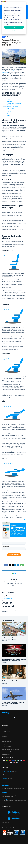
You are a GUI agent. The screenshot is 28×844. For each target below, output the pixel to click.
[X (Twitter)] (11, 565)
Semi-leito (9, 111)
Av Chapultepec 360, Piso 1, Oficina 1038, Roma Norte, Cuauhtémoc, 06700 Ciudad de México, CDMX (14, 801)
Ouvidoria (4, 744)
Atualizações (4, 736)
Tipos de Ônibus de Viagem (11, 106)
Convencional (10, 108)
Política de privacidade (7, 741)
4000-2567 (14, 771)
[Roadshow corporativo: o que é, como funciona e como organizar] (14, 629)
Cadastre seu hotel (6, 754)
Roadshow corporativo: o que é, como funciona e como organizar (12, 638)
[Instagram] (6, 827)
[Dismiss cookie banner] (23, 5)
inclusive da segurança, (14, 146)
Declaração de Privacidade (19, 841)
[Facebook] (6, 565)
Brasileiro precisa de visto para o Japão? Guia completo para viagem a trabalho (14, 660)
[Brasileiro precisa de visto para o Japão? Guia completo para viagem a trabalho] (14, 650)
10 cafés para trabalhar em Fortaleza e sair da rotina (14, 681)
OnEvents (4, 739)
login (14, 610)
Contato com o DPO (6, 746)
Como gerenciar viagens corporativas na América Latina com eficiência (13, 702)
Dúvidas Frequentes (6, 734)
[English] (2, 2)
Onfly (23, 519)
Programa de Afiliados (7, 751)
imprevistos (5, 72)
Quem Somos (5, 729)
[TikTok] (17, 827)
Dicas (3, 36)
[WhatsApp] (22, 565)
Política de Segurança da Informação (10, 749)
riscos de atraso (12, 71)
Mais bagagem (10, 100)
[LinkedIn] (16, 565)
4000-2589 (9, 778)
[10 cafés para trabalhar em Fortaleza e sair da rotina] (14, 672)
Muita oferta (10, 101)
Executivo (9, 110)
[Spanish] (5, 2)
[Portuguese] (3, 2)
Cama (8, 115)
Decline (14, 30)
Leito (8, 113)
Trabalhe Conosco (6, 731)
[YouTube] (10, 827)
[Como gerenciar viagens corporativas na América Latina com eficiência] (14, 693)
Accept (14, 27)
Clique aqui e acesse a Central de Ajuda (11, 774)
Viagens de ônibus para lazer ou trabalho (14, 98)
